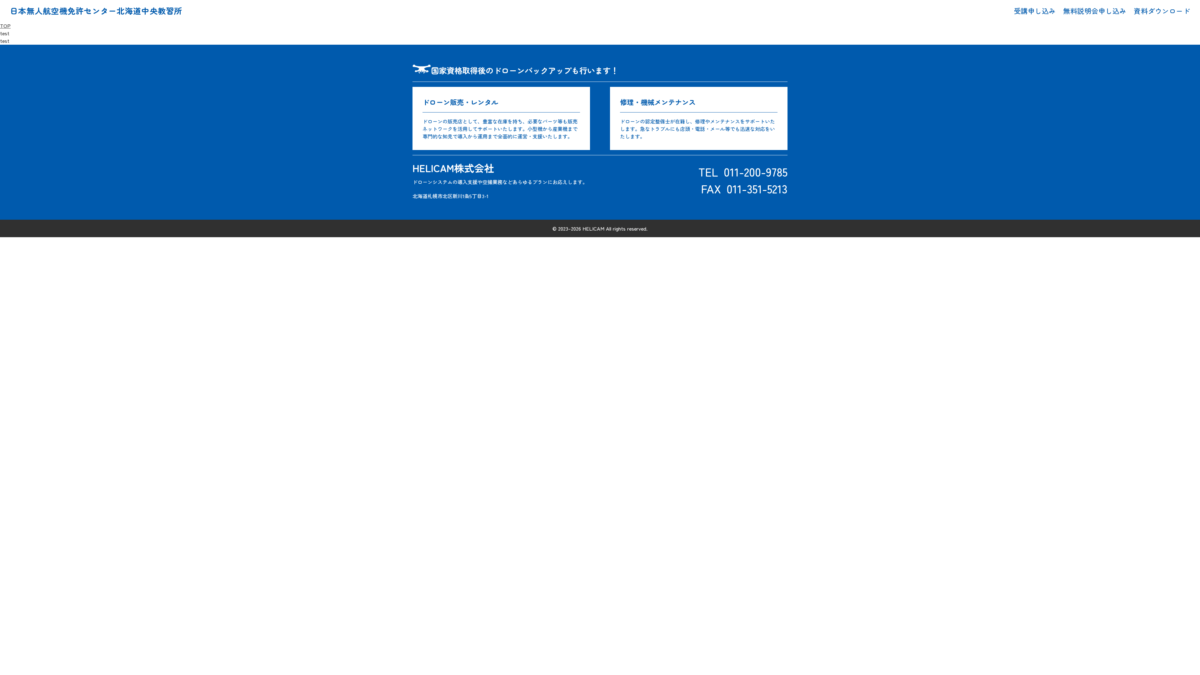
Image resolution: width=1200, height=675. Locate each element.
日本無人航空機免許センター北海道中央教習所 (96, 10)
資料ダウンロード (1162, 11)
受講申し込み (1035, 11)
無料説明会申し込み (1094, 11)
